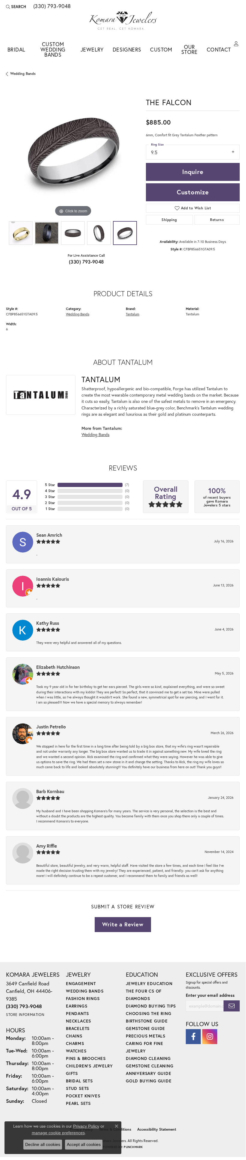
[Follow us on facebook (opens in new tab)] (193, 1036)
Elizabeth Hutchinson (58, 667)
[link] (51, 6)
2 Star (50, 502)
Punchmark (133, 1147)
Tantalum (132, 314)
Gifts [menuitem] (72, 1073)
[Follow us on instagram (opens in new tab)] (209, 1036)
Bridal (16, 49)
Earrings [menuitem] (76, 1006)
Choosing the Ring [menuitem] (148, 1013)
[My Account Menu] (236, 44)
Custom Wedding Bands (53, 49)
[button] (16, 6)
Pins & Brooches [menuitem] (86, 1058)
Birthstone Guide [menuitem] (147, 1021)
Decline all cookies (42, 1144)
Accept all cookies (84, 1144)
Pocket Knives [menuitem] (83, 1096)
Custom (161, 49)
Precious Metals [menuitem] (145, 1036)
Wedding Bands (23, 73)
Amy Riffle (46, 846)
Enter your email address (210, 995)
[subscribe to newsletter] (232, 1005)
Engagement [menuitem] (81, 983)
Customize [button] (193, 192)
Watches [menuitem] (76, 1051)
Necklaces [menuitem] (78, 1021)
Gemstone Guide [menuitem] (145, 1028)
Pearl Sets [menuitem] (78, 1103)
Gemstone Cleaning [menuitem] (149, 1066)
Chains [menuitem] (74, 1036)
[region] (73, 151)
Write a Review (122, 924)
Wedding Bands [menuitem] (84, 991)
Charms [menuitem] (75, 1043)
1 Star (50, 508)
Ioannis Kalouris (52, 579)
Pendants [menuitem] (77, 1013)
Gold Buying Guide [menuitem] (149, 1081)
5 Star (50, 485)
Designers (127, 49)
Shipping (169, 219)
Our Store (189, 49)
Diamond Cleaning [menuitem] (148, 1058)
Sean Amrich (49, 535)
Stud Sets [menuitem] (77, 1088)
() (127, 485)
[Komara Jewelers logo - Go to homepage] (123, 21)
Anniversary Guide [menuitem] (148, 1073)
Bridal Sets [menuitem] (79, 1081)
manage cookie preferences (58, 1132)
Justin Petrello (51, 727)
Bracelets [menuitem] (78, 1028)
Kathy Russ (47, 623)
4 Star (50, 490)
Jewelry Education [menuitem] (149, 983)
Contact (219, 49)
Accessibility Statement (156, 1129)
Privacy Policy (86, 1126)
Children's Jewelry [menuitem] (89, 1066)
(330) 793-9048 (86, 261)
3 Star (50, 496)
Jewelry (92, 49)
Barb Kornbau (50, 791)
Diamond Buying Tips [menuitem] (151, 1006)
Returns (217, 219)
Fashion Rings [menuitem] (82, 998)
